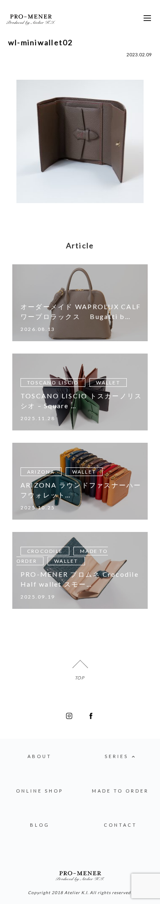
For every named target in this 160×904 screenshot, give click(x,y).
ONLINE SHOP (39, 790)
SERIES (116, 756)
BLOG (40, 825)
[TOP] (80, 667)
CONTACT (120, 825)
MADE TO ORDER (120, 790)
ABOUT (39, 756)
